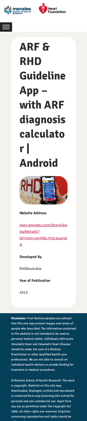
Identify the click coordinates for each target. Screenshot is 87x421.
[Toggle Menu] (6, 27)
